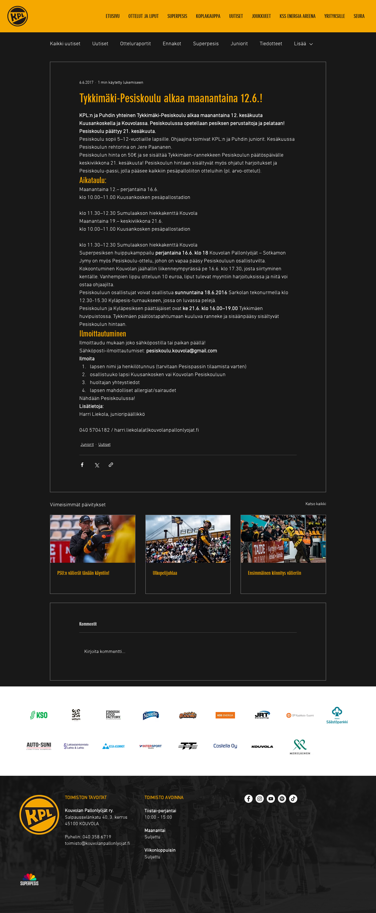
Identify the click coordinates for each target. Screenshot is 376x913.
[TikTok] (293, 799)
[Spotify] (282, 799)
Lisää (300, 44)
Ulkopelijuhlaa (165, 573)
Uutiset (100, 44)
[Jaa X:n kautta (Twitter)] (96, 465)
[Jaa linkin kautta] (111, 465)
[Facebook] (248, 799)
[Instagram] (260, 799)
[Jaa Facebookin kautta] (82, 465)
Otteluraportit (135, 44)
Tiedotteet (271, 44)
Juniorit (239, 44)
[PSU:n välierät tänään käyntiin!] (92, 539)
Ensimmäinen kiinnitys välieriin (274, 573)
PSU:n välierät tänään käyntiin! (83, 573)
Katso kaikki (316, 504)
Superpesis (206, 44)
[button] (261, 16)
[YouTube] (271, 799)
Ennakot (172, 44)
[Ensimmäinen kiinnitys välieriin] (283, 539)
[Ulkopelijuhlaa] (188, 539)
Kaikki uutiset (65, 44)
